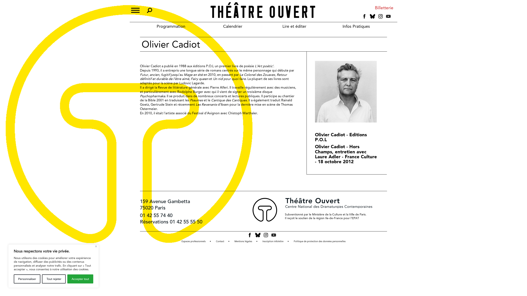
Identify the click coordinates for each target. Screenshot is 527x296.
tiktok (394, 17)
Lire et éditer (294, 26)
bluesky (372, 16)
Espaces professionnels (194, 241)
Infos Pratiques (356, 26)
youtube (388, 16)
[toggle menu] (135, 9)
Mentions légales (243, 241)
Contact (220, 241)
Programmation (171, 26)
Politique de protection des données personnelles (320, 241)
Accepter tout (80, 279)
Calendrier (232, 26)
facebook (364, 16)
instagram (380, 16)
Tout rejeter (54, 279)
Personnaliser (27, 279)
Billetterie (384, 8)
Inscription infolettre (272, 241)
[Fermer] (96, 246)
